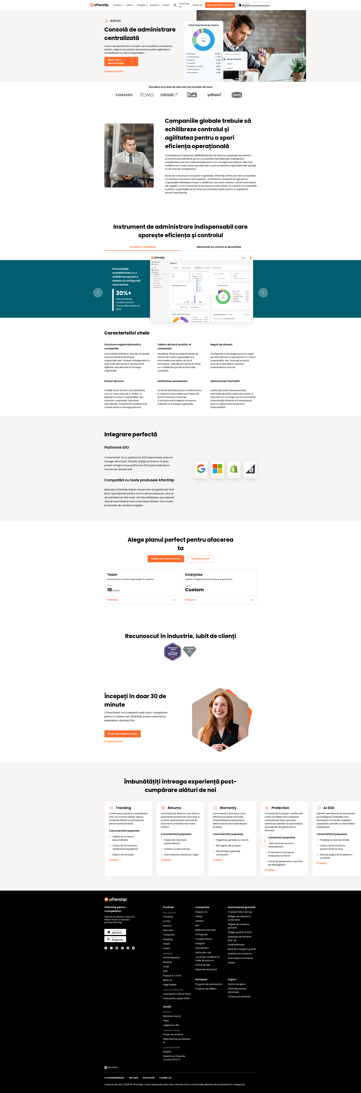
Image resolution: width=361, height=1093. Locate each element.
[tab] (142, 246)
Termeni (133, 1077)
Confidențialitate (114, 1077)
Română (112, 1067)
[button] (98, 293)
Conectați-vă (184, 5)
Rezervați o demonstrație (220, 5)
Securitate (149, 1077)
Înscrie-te (197, 5)
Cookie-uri (165, 1077)
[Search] (175, 5)
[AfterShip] (100, 5)
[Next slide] (265, 841)
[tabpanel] (180, 332)
